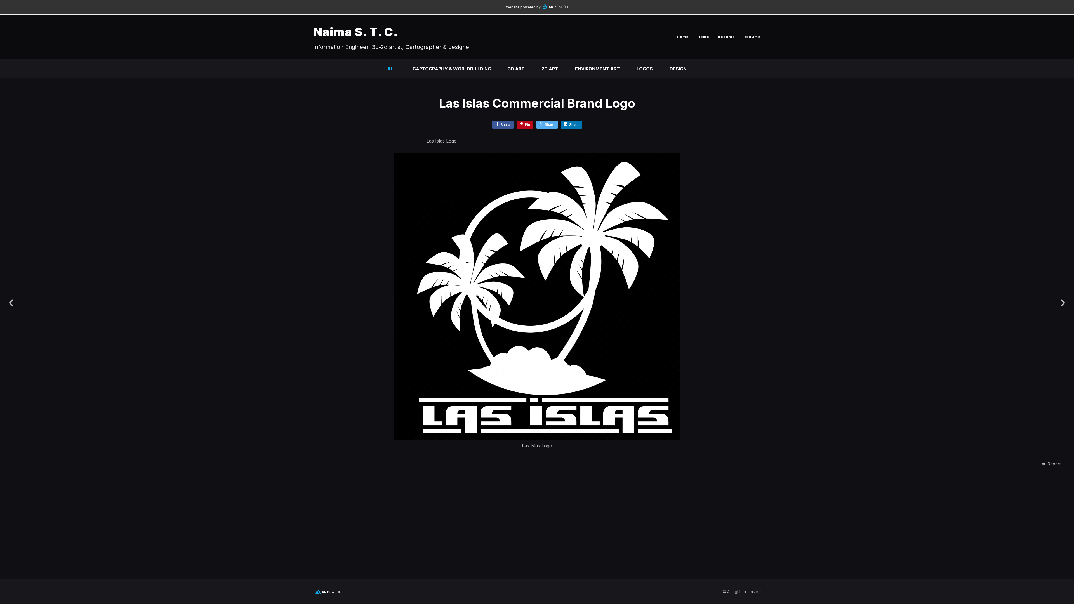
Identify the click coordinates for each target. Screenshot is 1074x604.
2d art (549, 69)
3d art (516, 69)
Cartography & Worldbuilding (452, 69)
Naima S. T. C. (355, 32)
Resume (726, 36)
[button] (1050, 463)
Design (678, 69)
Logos (645, 69)
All (391, 69)
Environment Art (597, 69)
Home (683, 36)
